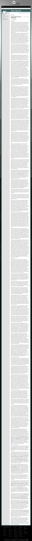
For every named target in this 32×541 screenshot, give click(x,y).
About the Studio (10, 531)
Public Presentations (5, 19)
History (25, 531)
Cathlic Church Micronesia (20, 532)
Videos (9, 528)
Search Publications (15, 534)
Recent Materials (16, 531)
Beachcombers (21, 530)
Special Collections (15, 530)
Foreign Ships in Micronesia (21, 534)
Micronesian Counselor (5, 530)
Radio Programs (11, 536)
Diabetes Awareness (20, 529)
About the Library (16, 528)
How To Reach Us (26, 533)
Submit (30, 8)
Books (3, 17)
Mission (25, 530)
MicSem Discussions (5, 18)
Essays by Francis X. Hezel (21, 536)
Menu (16, 6)
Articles (12, 15)
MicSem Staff (25, 532)
